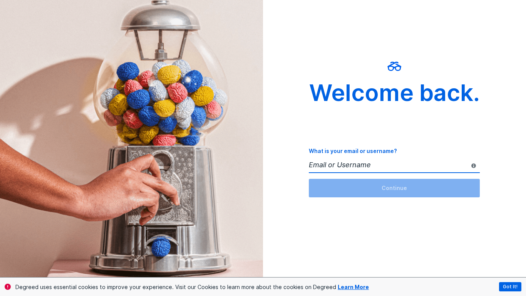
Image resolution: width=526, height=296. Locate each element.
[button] (510, 286)
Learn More (353, 287)
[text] (473, 165)
